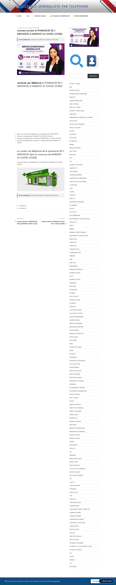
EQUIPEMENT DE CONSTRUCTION (79, 235)
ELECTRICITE (73, 212)
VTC (71, 563)
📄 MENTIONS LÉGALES (39, 16)
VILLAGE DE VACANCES (76, 549)
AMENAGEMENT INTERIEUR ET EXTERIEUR (81, 117)
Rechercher (93, 76)
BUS (71, 158)
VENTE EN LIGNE (74, 539)
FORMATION (73, 246)
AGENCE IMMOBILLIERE (76, 100)
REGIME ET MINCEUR (75, 421)
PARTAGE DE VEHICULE (76, 377)
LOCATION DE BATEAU (76, 310)
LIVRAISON (72, 306)
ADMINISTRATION (74, 90)
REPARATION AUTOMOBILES (77, 431)
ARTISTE (72, 131)
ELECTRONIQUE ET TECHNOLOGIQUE (80, 219)
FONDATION (73, 242)
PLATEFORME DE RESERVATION (78, 391)
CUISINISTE (73, 195)
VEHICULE (72, 533)
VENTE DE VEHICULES (75, 536)
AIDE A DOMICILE (74, 104)
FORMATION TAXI (74, 249)
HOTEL (71, 276)
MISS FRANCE (73, 340)
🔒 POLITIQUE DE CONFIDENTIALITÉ (59, 16)
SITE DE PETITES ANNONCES (77, 468)
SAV (71, 452)
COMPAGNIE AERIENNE (76, 175)
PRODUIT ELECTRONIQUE (76, 408)
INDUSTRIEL (73, 286)
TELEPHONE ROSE (74, 506)
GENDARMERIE (73, 266)
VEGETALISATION (74, 529)
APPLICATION (73, 121)
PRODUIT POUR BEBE (75, 411)
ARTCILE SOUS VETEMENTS (77, 124)
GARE (71, 259)
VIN (70, 553)
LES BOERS (73, 303)
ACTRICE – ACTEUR (75, 84)
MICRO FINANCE (74, 337)
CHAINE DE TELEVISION (76, 165)
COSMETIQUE (73, 185)
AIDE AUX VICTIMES (75, 107)
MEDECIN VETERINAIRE (76, 323)
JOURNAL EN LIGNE (75, 300)
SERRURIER (73, 455)
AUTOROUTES (73, 141)
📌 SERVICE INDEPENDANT (80, 16)
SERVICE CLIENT (74, 462)
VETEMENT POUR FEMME (76, 543)
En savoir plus (54, 39)
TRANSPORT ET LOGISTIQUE (77, 522)
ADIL (71, 87)
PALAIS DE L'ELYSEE (75, 364)
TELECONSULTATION (75, 502)
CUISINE (72, 192)
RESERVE (72, 441)
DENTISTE (72, 198)
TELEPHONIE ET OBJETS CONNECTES (80, 509)
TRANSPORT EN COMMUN (77, 519)
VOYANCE (72, 560)
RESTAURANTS (74, 445)
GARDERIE (72, 256)
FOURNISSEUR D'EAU (75, 252)
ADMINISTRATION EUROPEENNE (78, 94)
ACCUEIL (19, 16)
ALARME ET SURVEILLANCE (77, 111)
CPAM (71, 188)
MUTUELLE (72, 354)
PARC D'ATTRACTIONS (75, 371)
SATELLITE (72, 448)
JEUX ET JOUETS (74, 296)
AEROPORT (72, 97)
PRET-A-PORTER (74, 398)
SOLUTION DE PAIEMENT (76, 475)
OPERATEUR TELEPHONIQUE (77, 360)
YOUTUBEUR (73, 566)
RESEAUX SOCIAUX (75, 435)
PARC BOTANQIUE (74, 367)
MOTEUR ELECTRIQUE (76, 347)
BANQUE (72, 144)
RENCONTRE (73, 425)
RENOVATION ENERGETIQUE (77, 428)
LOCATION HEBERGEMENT (77, 317)
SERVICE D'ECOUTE (75, 465)
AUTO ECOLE (73, 138)
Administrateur (34, 28)
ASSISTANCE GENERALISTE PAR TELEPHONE (53, 6)
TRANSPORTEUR (74, 526)
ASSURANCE (73, 134)
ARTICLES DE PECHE (75, 127)
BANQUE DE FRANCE (75, 148)
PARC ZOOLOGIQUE (75, 374)
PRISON (72, 401)
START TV (72, 482)
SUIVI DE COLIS (74, 492)
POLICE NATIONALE (75, 394)
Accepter (95, 581)
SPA (71, 479)
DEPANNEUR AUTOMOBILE (77, 202)
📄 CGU (27, 16)
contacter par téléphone (29, 83)
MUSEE (71, 350)
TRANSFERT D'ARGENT (76, 516)
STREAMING (73, 489)
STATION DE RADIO (75, 485)
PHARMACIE (23, 205)
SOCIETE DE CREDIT (75, 472)
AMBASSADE (73, 114)
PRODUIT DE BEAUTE (75, 404)
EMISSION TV (73, 222)
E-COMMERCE (73, 205)
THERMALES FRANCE (75, 512)
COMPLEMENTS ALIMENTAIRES (78, 178)
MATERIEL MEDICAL (75, 320)
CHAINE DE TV (73, 168)
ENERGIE (72, 229)
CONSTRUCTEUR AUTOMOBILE (78, 181)
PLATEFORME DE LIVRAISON (77, 387)
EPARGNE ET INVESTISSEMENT (78, 232)
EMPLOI (72, 225)
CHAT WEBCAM (74, 171)
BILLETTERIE (73, 151)
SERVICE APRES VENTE (76, 458)
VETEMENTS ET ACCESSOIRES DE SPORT (81, 546)
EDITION (72, 208)
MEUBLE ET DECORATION (76, 333)
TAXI (71, 495)
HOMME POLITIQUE (75, 273)
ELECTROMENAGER (75, 215)
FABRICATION (73, 239)
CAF (71, 161)
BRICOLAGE (73, 154)
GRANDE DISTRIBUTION (76, 269)
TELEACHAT (73, 499)
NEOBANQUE (73, 357)
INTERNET (72, 293)
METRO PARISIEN (74, 330)
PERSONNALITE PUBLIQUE (77, 381)
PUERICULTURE (74, 414)
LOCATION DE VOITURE (76, 313)
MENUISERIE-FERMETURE (76, 327)
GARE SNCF (73, 262)
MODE (71, 344)
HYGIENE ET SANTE (75, 279)
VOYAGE (72, 556)
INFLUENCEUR (73, 289)
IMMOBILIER (73, 283)
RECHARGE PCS (74, 418)
